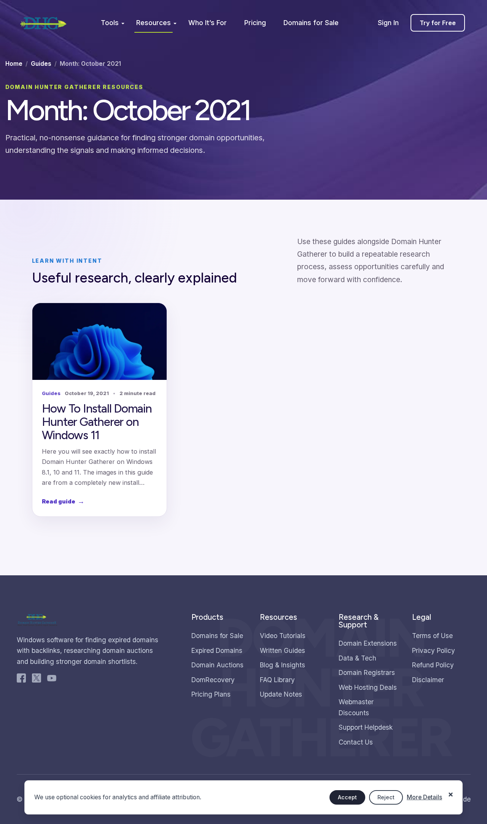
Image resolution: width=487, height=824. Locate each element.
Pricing (255, 23)
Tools (110, 23)
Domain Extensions (368, 643)
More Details (424, 797)
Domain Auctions (217, 665)
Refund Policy (433, 665)
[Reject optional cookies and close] (450, 790)
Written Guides (282, 650)
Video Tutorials (283, 636)
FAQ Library (277, 680)
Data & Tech (357, 658)
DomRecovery (213, 680)
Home (13, 63)
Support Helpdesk (366, 727)
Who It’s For (207, 23)
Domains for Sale (311, 23)
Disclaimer (428, 680)
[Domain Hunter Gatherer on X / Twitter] (36, 680)
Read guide (63, 501)
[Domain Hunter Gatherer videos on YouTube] (51, 680)
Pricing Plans (211, 694)
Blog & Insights (282, 665)
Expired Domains (216, 650)
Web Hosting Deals (368, 687)
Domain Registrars (367, 672)
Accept (347, 797)
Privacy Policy (433, 650)
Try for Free (438, 23)
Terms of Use (432, 636)
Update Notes (281, 694)
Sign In (388, 23)
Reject (386, 797)
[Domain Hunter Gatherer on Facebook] (21, 680)
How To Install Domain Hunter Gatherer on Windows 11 (97, 422)
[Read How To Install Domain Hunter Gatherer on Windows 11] (99, 341)
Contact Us (356, 742)
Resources (153, 23)
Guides (41, 63)
